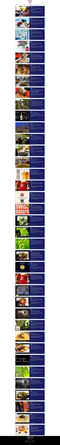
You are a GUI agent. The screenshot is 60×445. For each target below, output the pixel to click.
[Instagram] (29, 443)
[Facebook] (31, 443)
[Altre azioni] (43, 7)
